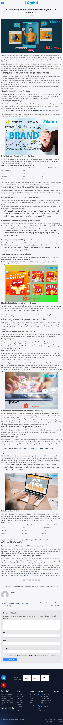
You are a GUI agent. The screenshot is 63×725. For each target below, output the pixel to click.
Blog (20, 586)
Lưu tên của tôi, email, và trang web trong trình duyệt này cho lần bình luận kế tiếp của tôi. (31, 655)
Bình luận (6, 618)
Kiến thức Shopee (26, 586)
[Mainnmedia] (31, 2)
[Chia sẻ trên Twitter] (30, 580)
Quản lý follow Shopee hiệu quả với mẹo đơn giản (40, 110)
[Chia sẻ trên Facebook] (27, 580)
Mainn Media (19, 70)
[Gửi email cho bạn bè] (33, 580)
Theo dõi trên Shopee (37, 586)
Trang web (6, 648)
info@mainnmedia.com (45, 711)
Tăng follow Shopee (7, 55)
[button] (2, 3)
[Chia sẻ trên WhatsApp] (24, 580)
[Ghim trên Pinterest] (36, 580)
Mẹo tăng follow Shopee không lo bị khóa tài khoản (33, 448)
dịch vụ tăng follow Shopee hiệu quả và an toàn (34, 573)
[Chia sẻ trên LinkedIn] (39, 580)
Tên (4, 633)
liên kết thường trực (53, 586)
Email (5, 640)
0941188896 (44, 706)
